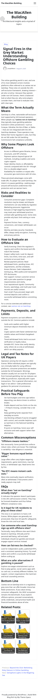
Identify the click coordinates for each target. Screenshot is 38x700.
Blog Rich (10, 697)
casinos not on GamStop (21, 306)
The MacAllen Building (11, 3)
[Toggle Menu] (35, 3)
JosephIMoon (11, 68)
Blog (6, 44)
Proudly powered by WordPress (14, 695)
